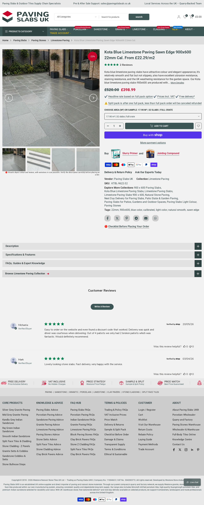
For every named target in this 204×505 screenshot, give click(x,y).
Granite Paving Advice (48, 424)
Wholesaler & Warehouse (185, 429)
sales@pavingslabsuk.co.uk (116, 3)
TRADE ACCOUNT (59, 33)
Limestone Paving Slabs (158, 191)
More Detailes (177, 82)
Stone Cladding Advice (48, 449)
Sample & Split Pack (115, 429)
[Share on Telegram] (136, 218)
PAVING (48, 392)
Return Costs (145, 429)
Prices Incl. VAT (166, 96)
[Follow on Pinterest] (198, 450)
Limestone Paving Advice (49, 429)
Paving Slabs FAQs (80, 409)
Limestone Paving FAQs (83, 429)
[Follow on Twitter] (179, 450)
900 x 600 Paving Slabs (147, 187)
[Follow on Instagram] (186, 450)
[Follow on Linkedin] (192, 450)
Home (5, 40)
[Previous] (9, 98)
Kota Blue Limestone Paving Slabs (124, 191)
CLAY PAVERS (113, 392)
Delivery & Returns (114, 424)
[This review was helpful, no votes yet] (184, 346)
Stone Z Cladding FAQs (82, 444)
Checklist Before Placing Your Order (128, 226)
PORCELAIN (82, 29)
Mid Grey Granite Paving (15, 414)
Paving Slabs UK (123, 178)
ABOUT (189, 29)
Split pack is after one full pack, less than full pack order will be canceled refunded (155, 103)
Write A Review (102, 306)
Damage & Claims (114, 439)
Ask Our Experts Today (148, 172)
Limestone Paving (60, 40)
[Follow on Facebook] (173, 450)
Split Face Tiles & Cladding (16, 441)
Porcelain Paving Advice (49, 414)
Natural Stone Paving (157, 194)
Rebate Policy (145, 434)
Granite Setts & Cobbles (15, 451)
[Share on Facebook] (107, 218)
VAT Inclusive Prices (115, 414)
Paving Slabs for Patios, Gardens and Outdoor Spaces (135, 201)
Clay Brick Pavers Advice (49, 454)
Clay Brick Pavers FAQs (82, 439)
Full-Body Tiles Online (184, 434)
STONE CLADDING (131, 392)
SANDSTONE (101, 29)
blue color (136, 209)
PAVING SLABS (58, 29)
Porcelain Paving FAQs (82, 414)
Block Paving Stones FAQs (84, 434)
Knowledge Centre (182, 439)
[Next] (93, 98)
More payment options (153, 142)
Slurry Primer (130, 153)
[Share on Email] (146, 218)
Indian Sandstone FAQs (82, 419)
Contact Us (178, 444)
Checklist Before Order (116, 434)
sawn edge (193, 209)
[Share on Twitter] (117, 218)
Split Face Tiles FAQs (81, 449)
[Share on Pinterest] (127, 218)
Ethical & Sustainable (115, 454)
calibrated (149, 209)
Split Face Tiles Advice (48, 444)
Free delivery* (187, 96)
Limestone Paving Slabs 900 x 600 (124, 194)
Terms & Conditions (115, 449)
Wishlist (142, 419)
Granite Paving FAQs (81, 424)
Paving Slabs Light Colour (182, 201)
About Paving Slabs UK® (185, 409)
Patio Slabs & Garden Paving (161, 198)
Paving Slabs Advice (47, 409)
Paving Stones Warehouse (186, 424)
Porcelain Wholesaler (183, 414)
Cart (140, 414)
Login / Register (147, 409)
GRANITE (122, 29)
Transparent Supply (114, 444)
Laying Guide (145, 439)
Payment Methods (148, 444)
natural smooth (177, 209)
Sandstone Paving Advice (49, 419)
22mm (115, 209)
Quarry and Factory (182, 419)
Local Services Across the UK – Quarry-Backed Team (173, 3)
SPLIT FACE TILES (150, 392)
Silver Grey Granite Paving (16, 409)
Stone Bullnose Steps (14, 464)
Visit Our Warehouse (149, 424)
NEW (177, 29)
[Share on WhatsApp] (155, 218)
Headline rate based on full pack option (130, 96)
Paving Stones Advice (48, 434)
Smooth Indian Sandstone (16, 436)
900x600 (125, 209)
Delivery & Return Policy (118, 172)
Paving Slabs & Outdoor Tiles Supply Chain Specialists (31, 3)
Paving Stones (38, 40)
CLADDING (161, 29)
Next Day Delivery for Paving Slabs (124, 198)
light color (161, 209)
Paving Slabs (20, 40)
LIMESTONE (139, 29)
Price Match (110, 419)
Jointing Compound (168, 153)
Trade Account (146, 449)
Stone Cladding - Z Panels (16, 446)
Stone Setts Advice (46, 439)
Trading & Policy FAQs (116, 409)
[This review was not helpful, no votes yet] (190, 346)
